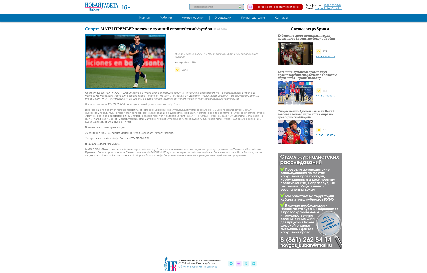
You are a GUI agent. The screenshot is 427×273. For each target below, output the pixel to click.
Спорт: (92, 28)
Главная (144, 17)
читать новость (325, 56)
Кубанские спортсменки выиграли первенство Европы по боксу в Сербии (306, 37)
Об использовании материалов (198, 266)
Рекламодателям (253, 17)
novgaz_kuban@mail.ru (328, 8)
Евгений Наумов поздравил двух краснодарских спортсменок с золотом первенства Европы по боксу (307, 74)
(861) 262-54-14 (332, 5)
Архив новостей (193, 17)
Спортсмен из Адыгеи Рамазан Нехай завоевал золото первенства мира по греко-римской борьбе (306, 114)
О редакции (223, 17)
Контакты (281, 17)
